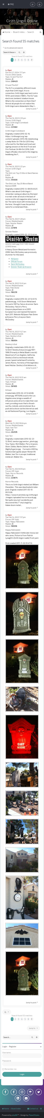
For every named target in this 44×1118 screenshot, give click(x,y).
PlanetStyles (34, 1115)
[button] (31, 60)
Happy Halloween (17, 521)
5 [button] (25, 60)
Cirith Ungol (16, 120)
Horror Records (16, 473)
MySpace (14, 259)
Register (12, 1046)
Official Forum (16, 261)
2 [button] (15, 60)
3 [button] (18, 60)
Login (4, 1046)
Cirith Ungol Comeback (19, 122)
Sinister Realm (16, 223)
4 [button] (21, 60)
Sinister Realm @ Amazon (21, 267)
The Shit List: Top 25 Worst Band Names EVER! (21, 174)
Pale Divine (14, 288)
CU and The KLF (16, 77)
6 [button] (28, 60)
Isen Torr (13, 427)
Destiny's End (15, 336)
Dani (10, 70)
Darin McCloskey (17, 264)
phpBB (14, 1115)
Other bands (17, 74)
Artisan (13, 382)
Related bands (17, 221)
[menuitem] (10, 4)
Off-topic (15, 471)
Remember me (10, 1069)
